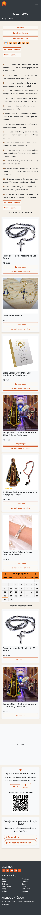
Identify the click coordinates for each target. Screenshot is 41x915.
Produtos (25, 879)
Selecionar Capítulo (20, 33)
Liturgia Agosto (20, 573)
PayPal (25, 787)
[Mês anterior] (6, 574)
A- (15, 43)
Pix (16, 786)
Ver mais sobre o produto (20, 272)
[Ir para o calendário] (27, 43)
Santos (24, 884)
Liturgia (4, 889)
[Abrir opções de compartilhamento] (23, 43)
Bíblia (24, 886)
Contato (25, 891)
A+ (11, 43)
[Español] (6, 43)
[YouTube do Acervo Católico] (11, 870)
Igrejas (4, 891)
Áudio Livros (6, 886)
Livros (3, 882)
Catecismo (26, 889)
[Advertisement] (20, 744)
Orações (25, 882)
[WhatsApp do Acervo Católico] (19, 870)
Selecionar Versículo (20, 38)
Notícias (4, 884)
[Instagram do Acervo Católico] (3, 870)
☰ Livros (20, 28)
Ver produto (20, 659)
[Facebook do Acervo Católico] (15, 870)
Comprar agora (20, 267)
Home (3, 19)
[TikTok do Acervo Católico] (7, 870)
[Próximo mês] (35, 574)
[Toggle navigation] (36, 4)
